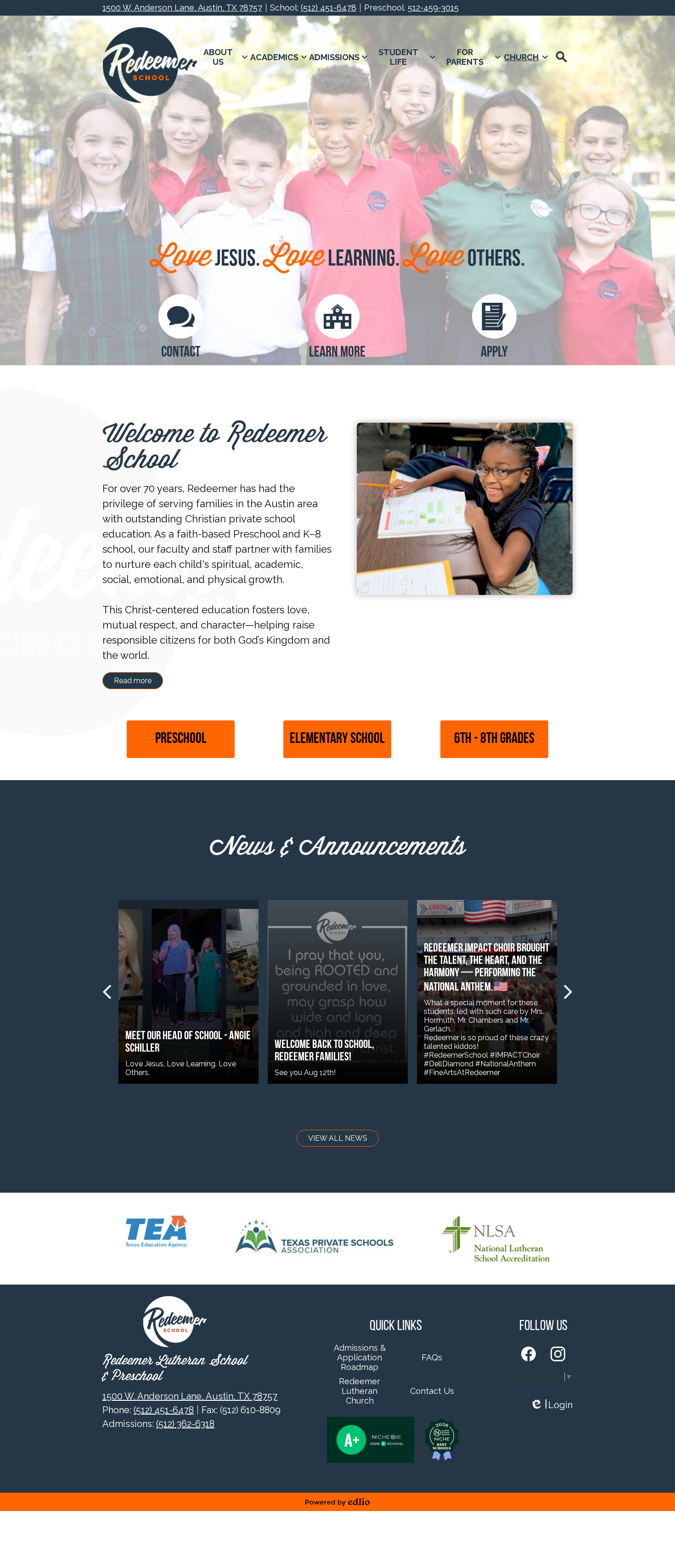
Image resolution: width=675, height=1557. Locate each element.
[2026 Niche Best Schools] (442, 1440)
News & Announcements (337, 848)
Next (568, 992)
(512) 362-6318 (185, 1423)
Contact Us (432, 1391)
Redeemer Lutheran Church (359, 1390)
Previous (107, 992)
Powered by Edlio (337, 1501)
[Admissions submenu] (340, 57)
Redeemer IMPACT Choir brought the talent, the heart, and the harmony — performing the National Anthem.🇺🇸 (486, 968)
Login (551, 1405)
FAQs (432, 1357)
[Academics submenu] (279, 57)
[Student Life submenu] (404, 57)
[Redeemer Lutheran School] (149, 65)
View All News (337, 1138)
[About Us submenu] (223, 57)
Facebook (529, 1354)
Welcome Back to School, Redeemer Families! (324, 1051)
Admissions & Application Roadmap (360, 1357)
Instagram (558, 1354)
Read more (133, 680)
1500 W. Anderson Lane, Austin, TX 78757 (182, 7)
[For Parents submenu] (470, 57)
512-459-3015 (433, 7)
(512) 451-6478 (328, 7)
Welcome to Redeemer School (214, 448)
